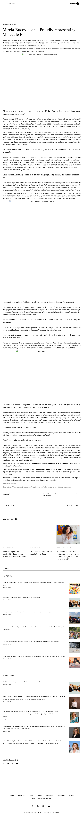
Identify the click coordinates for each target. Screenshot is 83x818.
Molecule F (76, 493)
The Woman (47, 495)
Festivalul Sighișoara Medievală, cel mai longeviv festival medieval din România (14, 554)
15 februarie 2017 (9, 24)
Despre (11, 796)
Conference (61, 796)
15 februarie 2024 (62, 548)
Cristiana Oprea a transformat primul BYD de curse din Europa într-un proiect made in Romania (33, 612)
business (45, 493)
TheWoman (37, 813)
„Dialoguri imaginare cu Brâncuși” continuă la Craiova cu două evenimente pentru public (31, 641)
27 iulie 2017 (7, 548)
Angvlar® (55, 813)
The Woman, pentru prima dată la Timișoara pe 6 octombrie (22, 597)
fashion (52, 493)
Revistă (71, 796)
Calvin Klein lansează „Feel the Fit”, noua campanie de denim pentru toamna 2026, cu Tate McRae (34, 656)
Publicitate (21, 796)
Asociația (49, 796)
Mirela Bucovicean (63, 493)
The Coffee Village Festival (41, 798)
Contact (40, 796)
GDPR (31, 796)
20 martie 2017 (35, 548)
